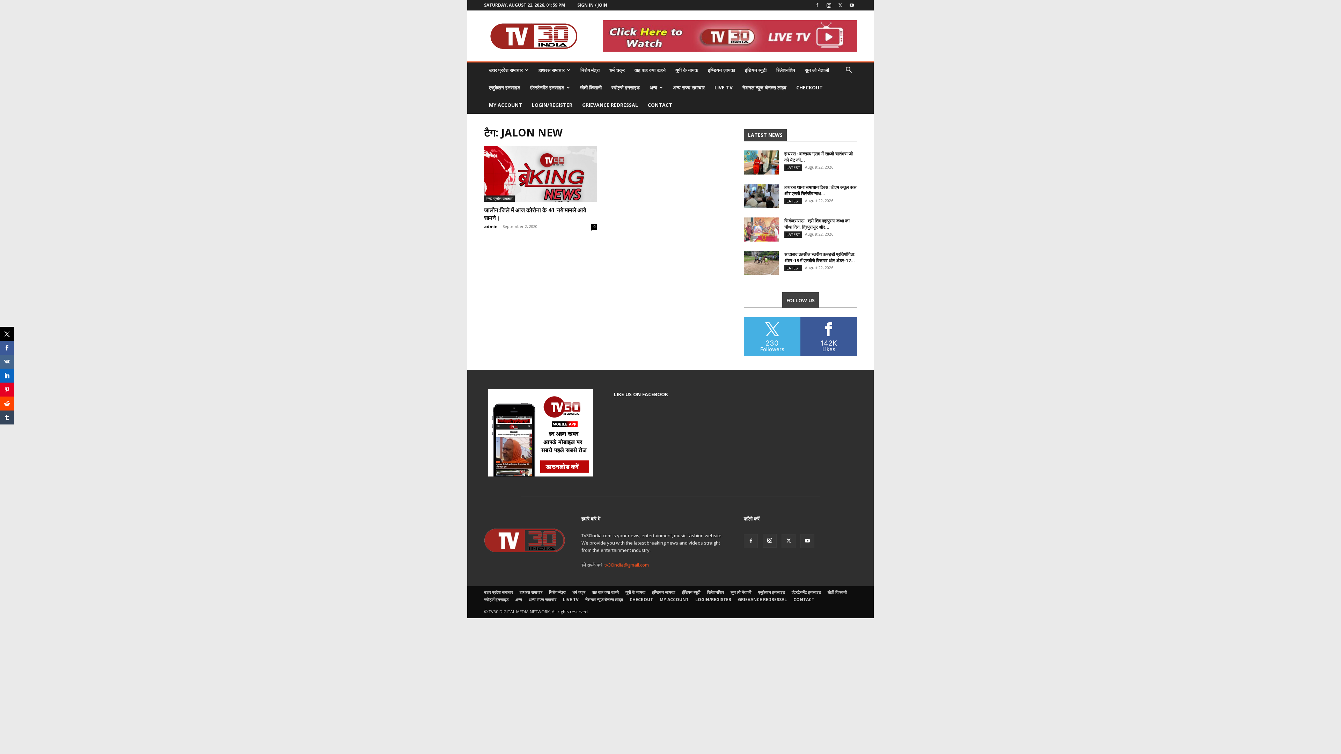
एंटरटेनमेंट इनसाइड (547, 87)
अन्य (653, 87)
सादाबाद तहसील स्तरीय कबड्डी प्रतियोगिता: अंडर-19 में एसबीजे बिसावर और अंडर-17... (820, 257)
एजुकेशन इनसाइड (504, 87)
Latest (793, 167)
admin (491, 226)
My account (505, 105)
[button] (848, 70)
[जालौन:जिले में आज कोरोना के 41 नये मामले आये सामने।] (540, 174)
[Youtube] (852, 5)
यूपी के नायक (686, 70)
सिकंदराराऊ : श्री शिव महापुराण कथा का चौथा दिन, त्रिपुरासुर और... (817, 223)
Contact (660, 105)
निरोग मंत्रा (590, 70)
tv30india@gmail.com (626, 565)
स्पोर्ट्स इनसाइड (625, 87)
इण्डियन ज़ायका (721, 70)
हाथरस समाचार (551, 70)
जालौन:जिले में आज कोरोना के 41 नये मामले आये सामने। (535, 214)
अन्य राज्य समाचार (689, 87)
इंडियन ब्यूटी (756, 70)
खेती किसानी (591, 87)
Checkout (809, 87)
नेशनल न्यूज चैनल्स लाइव (764, 87)
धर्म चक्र (617, 70)
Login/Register (552, 105)
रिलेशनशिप (785, 70)
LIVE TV (724, 87)
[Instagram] (828, 5)
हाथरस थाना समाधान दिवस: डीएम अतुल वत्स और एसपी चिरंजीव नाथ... (820, 190)
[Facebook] (817, 5)
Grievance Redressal (610, 105)
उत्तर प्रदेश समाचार (506, 70)
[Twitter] (840, 5)
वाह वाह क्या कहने (650, 70)
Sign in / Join (592, 5)
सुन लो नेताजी (817, 70)
